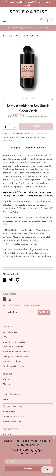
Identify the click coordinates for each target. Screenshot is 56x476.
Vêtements (7, 379)
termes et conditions (12, 361)
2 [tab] (26, 98)
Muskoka (7, 434)
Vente (5, 398)
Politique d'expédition (13, 346)
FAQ (5, 336)
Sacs (5, 389)
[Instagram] (10, 299)
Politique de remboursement (16, 351)
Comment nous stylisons (14, 416)
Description (15, 147)
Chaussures (8, 384)
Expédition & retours (36, 147)
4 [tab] (33, 98)
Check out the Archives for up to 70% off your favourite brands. (28, 4)
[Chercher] (46, 21)
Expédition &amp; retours (15, 341)
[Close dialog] (54, 437)
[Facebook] (5, 299)
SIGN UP (44, 312)
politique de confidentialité (15, 356)
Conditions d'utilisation (13, 366)
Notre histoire (9, 411)
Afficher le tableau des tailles (37, 116)
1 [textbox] (5, 127)
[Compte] (41, 21)
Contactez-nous (10, 332)
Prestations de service (13, 421)
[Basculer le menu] (4, 21)
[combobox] (10, 126)
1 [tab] (23, 98)
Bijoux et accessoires (12, 394)
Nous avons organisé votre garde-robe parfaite (28, 27)
